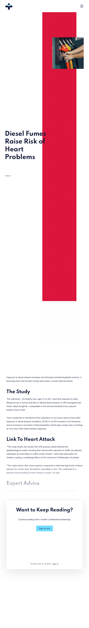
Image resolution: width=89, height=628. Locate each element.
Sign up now (44, 528)
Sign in (55, 564)
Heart (8, 176)
